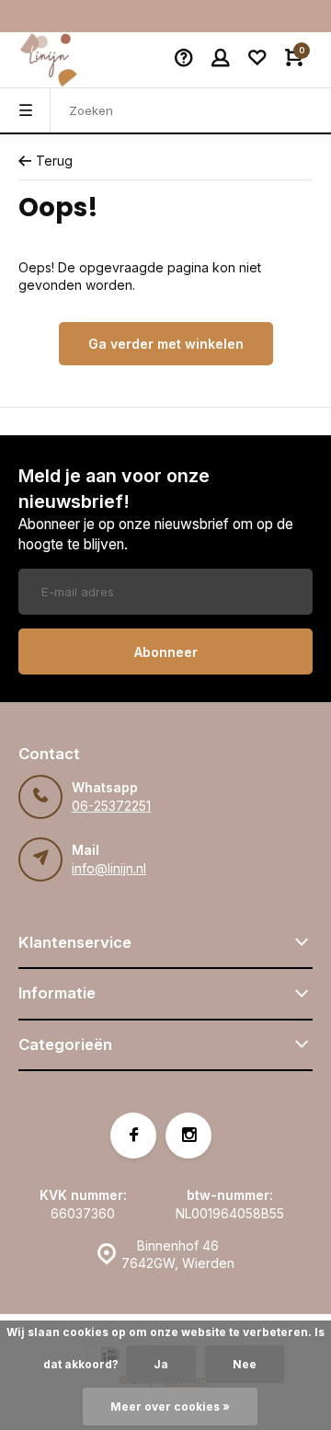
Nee (245, 1364)
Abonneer (166, 652)
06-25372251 (111, 805)
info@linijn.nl (109, 868)
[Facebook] (133, 1136)
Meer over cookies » (170, 1406)
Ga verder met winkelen (166, 344)
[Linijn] (73, 59)
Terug (54, 160)
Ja (161, 1364)
